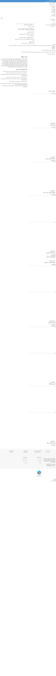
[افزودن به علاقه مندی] (49, 121)
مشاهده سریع (52, 121)
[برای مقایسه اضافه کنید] (54, 121)
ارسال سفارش (39, 460)
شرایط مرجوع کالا (25, 460)
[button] (52, 261)
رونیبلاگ (40, 463)
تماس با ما (26, 463)
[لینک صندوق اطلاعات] (50, 452)
